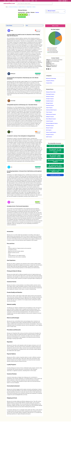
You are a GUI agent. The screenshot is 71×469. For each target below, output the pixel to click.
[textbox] (34, 3)
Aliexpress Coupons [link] (50, 96)
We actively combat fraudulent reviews (55, 156)
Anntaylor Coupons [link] (50, 98)
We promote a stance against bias (55, 170)
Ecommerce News (27, 0)
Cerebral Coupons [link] (49, 121)
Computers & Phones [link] (50, 80)
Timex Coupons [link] (49, 112)
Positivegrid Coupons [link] (50, 94)
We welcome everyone (55, 146)
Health (33, 0)
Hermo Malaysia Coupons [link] (51, 118)
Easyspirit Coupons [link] (50, 134)
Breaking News (19, 0)
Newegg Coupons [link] (49, 103)
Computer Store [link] (49, 82)
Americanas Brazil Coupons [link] (51, 109)
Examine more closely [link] (55, 175)
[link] (11, 15)
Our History (14, 0)
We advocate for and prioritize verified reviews (55, 151)
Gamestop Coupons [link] (50, 105)
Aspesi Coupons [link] (49, 107)
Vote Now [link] (37, 12)
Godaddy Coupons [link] (49, 100)
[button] (55, 146)
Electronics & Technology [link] (51, 78)
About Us (8, 0)
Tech (36, 0)
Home (5, 0)
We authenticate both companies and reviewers (55, 166)
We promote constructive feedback (55, 161)
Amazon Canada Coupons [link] (51, 132)
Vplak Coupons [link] (49, 136)
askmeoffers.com (9, 3)
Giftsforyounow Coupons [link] (51, 114)
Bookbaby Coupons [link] (50, 125)
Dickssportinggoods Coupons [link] (52, 123)
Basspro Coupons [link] (49, 127)
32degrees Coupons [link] (50, 116)
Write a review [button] (55, 25)
